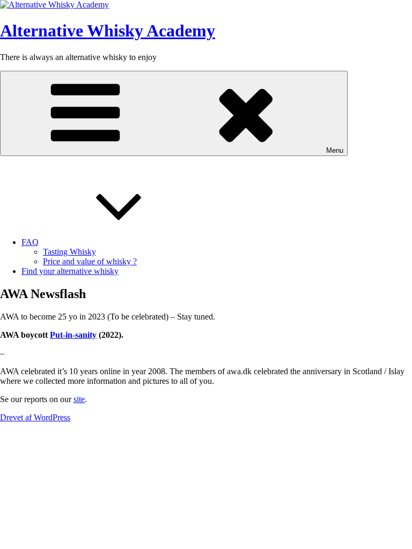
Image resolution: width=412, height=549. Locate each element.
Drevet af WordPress (35, 417)
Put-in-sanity (73, 334)
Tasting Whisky (69, 251)
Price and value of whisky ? (90, 261)
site (79, 399)
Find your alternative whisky (70, 271)
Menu (334, 150)
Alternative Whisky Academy (107, 30)
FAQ (30, 242)
